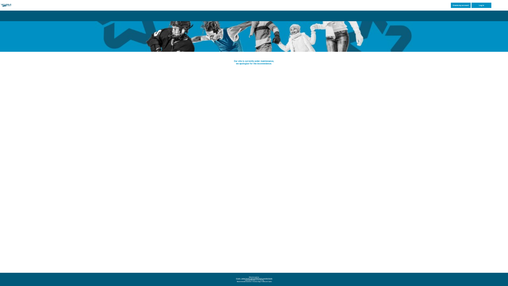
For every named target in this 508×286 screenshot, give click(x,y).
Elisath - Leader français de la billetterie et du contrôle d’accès (254, 278)
